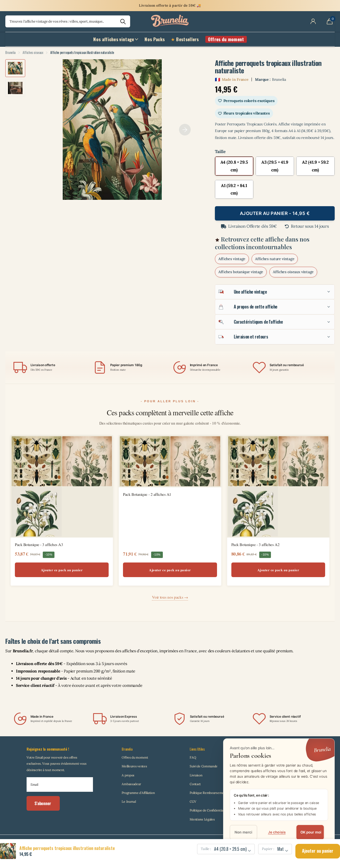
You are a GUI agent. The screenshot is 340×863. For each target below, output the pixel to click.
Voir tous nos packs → (170, 597)
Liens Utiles (197, 749)
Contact (195, 784)
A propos (128, 775)
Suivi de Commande (204, 766)
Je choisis (277, 832)
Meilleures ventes (134, 766)
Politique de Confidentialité (209, 810)
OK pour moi (311, 832)
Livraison (196, 775)
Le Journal (129, 801)
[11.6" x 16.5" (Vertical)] (275, 166)
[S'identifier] (313, 21)
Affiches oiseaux (33, 52)
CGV (193, 801)
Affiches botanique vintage (240, 271)
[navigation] (15, 68)
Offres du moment (135, 757)
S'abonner (43, 803)
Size (275, 151)
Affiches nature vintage (274, 258)
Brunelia (10, 52)
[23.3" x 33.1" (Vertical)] (234, 189)
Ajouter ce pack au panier (62, 569)
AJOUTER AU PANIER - (275, 213)
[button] (185, 129)
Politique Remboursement (208, 793)
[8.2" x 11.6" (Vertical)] (234, 166)
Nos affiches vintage (113, 39)
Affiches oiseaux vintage (293, 271)
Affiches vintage (231, 258)
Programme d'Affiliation (138, 793)
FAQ (193, 757)
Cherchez (123, 21)
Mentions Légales (202, 819)
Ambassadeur (131, 784)
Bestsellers (187, 39)
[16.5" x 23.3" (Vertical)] (315, 166)
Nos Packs (154, 39)
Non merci (243, 832)
